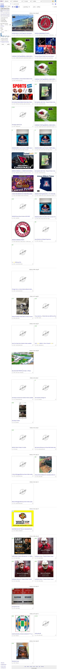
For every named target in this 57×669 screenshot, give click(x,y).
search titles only (4, 17)
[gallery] (17, 7)
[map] (19, 7)
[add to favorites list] (12, 35)
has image (3, 19)
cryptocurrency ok (4, 40)
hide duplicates (4, 21)
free (2, 29)
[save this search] (55, 4)
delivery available (4, 38)
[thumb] (15, 7)
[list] (13, 7)
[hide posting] (32, 35)
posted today (3, 20)
